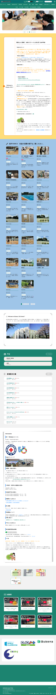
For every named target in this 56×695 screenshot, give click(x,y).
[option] (28, 20)
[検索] (51, 1)
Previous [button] (3, 21)
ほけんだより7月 (9, 421)
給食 (30, 4)
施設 (33, 4)
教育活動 (20, 4)
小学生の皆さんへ (47, 4)
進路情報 (40, 4)
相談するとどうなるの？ (40, 57)
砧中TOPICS (25, 4)
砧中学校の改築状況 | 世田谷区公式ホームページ (21, 479)
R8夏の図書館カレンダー (11, 378)
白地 (29, 1)
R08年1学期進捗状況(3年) (11, 383)
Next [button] (53, 21)
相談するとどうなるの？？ (11, 407)
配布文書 (53, 4)
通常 (26, 1)
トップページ (3, 4)
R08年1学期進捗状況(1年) (11, 392)
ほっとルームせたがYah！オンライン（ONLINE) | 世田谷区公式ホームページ (31, 84)
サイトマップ (51, 687)
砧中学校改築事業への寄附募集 (35, 7)
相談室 (36, 4)
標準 (37, 1)
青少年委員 (26, 7)
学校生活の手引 (14, 4)
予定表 (17, 7)
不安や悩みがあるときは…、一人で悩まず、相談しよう (29, 57)
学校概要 (8, 4)
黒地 (31, 1)
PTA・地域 (21, 7)
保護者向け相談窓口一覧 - (23, 78)
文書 (33, 113)
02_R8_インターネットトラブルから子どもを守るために (29, 79)
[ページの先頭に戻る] (55, 694)
